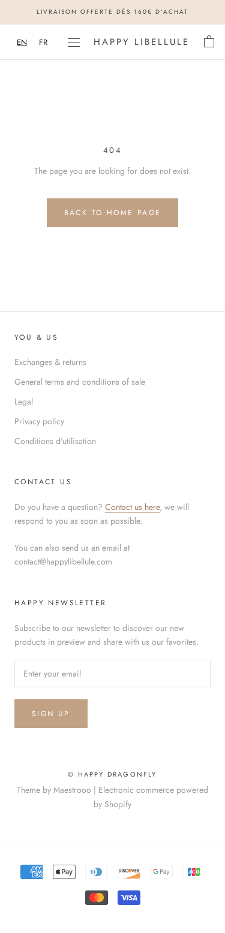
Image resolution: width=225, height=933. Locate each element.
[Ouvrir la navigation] (74, 42)
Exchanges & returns (50, 362)
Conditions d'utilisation (55, 441)
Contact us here (132, 507)
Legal (23, 401)
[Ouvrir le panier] (209, 42)
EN (22, 42)
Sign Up (51, 713)
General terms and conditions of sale (79, 382)
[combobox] (22, 42)
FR (43, 42)
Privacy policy (39, 421)
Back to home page (112, 212)
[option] (43, 42)
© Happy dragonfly (112, 774)
